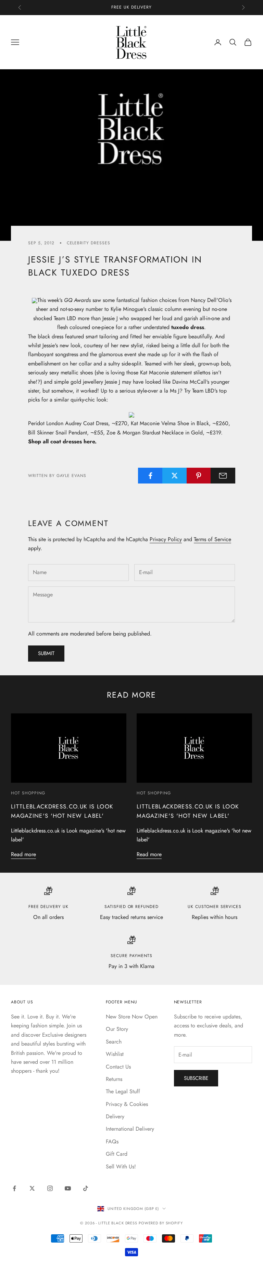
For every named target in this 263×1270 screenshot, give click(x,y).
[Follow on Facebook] (14, 1188)
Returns (114, 1079)
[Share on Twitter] (175, 475)
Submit (46, 653)
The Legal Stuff (123, 1091)
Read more (23, 854)
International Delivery (130, 1129)
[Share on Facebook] (150, 475)
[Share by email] (223, 475)
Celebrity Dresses (88, 243)
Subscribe (196, 1078)
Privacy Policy (166, 539)
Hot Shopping (28, 793)
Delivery (115, 1116)
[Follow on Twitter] (32, 1188)
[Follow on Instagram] (50, 1188)
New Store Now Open (132, 1017)
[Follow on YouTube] (67, 1188)
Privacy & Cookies (127, 1104)
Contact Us (118, 1067)
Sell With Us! (121, 1166)
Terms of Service (212, 539)
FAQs (112, 1141)
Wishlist (115, 1054)
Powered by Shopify (161, 1223)
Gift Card (116, 1154)
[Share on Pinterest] (199, 475)
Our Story (117, 1029)
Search (114, 1042)
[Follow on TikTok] (85, 1188)
